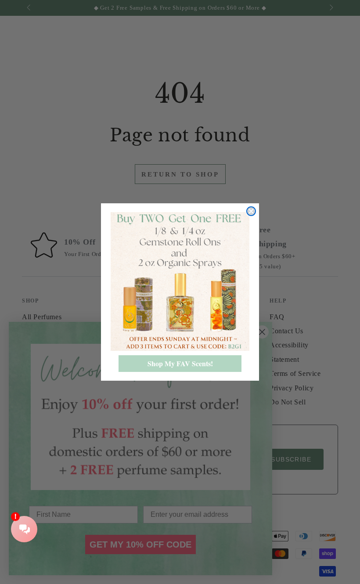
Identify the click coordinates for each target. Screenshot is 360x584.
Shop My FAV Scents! (180, 363)
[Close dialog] (251, 211)
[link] (180, 281)
